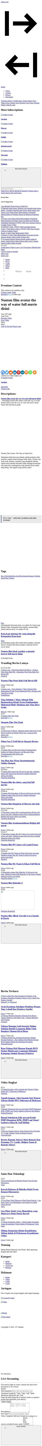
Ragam (28, 271)
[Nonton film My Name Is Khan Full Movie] (21, 857)
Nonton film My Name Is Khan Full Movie (20, 864)
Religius (8, 1268)
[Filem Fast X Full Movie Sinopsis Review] (21, 735)
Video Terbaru (9, 578)
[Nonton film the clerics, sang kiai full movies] (21, 776)
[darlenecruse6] (7, 142)
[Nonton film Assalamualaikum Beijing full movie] (21, 816)
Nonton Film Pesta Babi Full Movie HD (19, 680)
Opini (9, 1135)
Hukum (7, 695)
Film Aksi (15, 576)
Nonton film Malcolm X (12, 883)
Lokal (8, 1002)
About (7, 91)
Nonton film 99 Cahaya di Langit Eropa (19, 844)
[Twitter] (7, 372)
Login (7, 1283)
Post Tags (4, 1414)
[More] (34, 372)
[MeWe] (22, 372)
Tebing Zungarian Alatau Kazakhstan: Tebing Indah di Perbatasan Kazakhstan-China (20, 1233)
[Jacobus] (7, 115)
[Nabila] (7, 133)
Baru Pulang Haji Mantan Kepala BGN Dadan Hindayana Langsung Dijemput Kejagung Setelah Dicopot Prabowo (19, 1051)
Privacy (8, 95)
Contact (8, 93)
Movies (9, 294)
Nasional (13, 1002)
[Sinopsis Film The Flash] (10, 716)
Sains (3, 1185)
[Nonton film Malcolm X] (21, 876)
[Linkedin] (15, 372)
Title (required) (6, 1391)
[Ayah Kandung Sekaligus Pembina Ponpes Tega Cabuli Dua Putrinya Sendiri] (21, 1000)
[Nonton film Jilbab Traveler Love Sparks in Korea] (17, 909)
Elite (10, 576)
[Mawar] (7, 124)
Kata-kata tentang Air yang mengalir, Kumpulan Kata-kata (18, 635)
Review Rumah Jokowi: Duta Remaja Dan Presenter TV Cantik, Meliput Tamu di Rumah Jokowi (20, 1142)
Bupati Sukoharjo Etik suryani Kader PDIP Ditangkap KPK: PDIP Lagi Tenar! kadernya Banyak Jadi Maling (20, 1120)
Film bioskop (23, 576)
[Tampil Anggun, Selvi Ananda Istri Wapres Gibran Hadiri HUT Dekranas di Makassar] (21, 1091)
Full (5, 676)
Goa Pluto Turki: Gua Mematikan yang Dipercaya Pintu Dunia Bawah (19, 1212)
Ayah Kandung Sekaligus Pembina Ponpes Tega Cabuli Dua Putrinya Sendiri (20, 1007)
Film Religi (8, 778)
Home (7, 1277)
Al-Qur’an (9, 1266)
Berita (7, 1261)
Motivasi (18, 271)
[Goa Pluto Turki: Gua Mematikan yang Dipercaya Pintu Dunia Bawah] (21, 1204)
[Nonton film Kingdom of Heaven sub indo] (21, 797)
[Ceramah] (28, 1424)
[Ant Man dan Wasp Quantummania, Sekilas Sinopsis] (21, 754)
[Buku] (28, 1422)
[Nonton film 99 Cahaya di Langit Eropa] (21, 838)
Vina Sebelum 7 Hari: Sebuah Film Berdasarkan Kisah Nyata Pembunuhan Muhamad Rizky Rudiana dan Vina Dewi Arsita (20, 703)
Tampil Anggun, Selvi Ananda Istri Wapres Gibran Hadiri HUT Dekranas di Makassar (21, 1099)
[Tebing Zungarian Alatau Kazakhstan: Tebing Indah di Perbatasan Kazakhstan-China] (21, 1224)
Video (7, 1279)
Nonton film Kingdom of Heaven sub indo (20, 804)
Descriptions (5, 1412)
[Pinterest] (18, 372)
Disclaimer (9, 97)
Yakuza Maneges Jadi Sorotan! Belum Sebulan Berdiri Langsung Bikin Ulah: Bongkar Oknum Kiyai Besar (19, 1028)
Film (5, 294)
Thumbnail (5, 1393)
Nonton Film (32, 576)
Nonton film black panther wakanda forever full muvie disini (18, 652)
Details (3, 1389)
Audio (7, 1281)
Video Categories (7, 1416)
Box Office (5, 576)
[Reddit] (11, 372)
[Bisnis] (28, 1418)
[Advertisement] (21, 349)
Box (2, 294)
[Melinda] (7, 160)
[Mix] (26, 372)
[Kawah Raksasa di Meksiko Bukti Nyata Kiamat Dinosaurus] (21, 1183)
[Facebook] (3, 372)
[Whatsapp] (30, 372)
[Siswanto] (7, 151)
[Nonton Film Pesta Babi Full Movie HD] (21, 674)
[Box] (28, 1420)
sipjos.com (4, 254)
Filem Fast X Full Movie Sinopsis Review (19, 741)
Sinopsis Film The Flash (12, 722)
